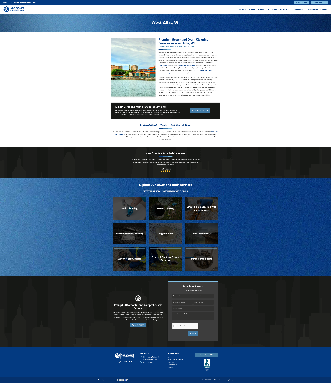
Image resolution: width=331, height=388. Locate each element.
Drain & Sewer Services (175, 359)
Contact (170, 367)
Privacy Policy (229, 380)
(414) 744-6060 (320, 2)
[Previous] (127, 165)
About (170, 357)
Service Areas (172, 365)
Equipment (171, 362)
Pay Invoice (302, 2)
